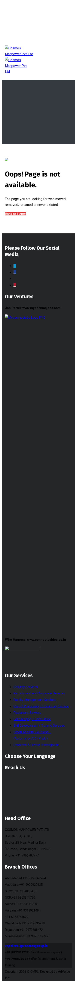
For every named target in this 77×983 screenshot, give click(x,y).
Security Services (25, 687)
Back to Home (15, 214)
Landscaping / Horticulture (32, 719)
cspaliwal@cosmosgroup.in (26, 946)
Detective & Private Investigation (36, 745)
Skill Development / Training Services (39, 725)
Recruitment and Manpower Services (39, 693)
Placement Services (27, 713)
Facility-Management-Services (34, 700)
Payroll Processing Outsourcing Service (41, 706)
